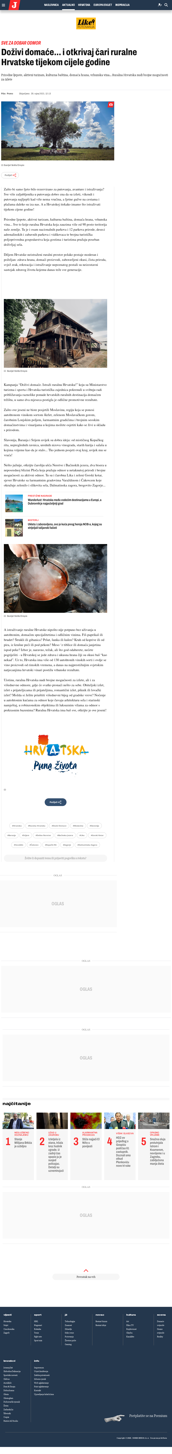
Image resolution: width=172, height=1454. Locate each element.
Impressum (39, 1367)
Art (127, 1321)
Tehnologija (70, 1321)
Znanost (68, 1325)
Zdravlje (68, 1329)
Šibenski (7, 1413)
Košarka (37, 1329)
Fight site (38, 1336)
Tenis (36, 1332)
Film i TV (130, 1325)
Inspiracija (122, 5)
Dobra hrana (9, 1390)
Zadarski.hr (8, 1409)
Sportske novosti (10, 1375)
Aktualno (68, 5)
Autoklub (8, 1383)
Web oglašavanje (41, 1383)
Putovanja (69, 1336)
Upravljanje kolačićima (44, 1394)
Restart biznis (101, 1321)
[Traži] (166, 5)
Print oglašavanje (41, 1386)
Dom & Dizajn (9, 1386)
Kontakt (37, 1390)
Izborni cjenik (40, 1379)
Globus (7, 1379)
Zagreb (7, 1332)
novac (100, 1315)
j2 (66, 1315)
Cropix (6, 1417)
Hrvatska (84, 5)
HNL (36, 1321)
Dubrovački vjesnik (12, 1402)
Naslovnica (51, 5)
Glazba (129, 1332)
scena (161, 1315)
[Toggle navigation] (2, 4)
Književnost (131, 1329)
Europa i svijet (103, 5)
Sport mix (38, 1340)
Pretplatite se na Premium (148, 1416)
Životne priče (70, 1340)
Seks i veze (69, 1332)
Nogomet (38, 1325)
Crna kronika (9, 1329)
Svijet (6, 1325)
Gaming (68, 1344)
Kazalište (130, 1336)
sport (37, 1315)
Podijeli (8, 175)
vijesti (8, 1315)
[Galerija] (57, 130)
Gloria (6, 1394)
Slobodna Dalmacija (12, 1371)
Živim (6, 1405)
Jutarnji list (8, 1367)
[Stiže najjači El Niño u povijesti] (86, 1122)
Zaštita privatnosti (42, 1375)
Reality (160, 1336)
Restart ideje (101, 1325)
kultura (131, 1315)
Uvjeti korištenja (41, 1371)
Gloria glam (8, 1398)
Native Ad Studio (11, 1421)
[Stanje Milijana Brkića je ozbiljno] (18, 1122)
